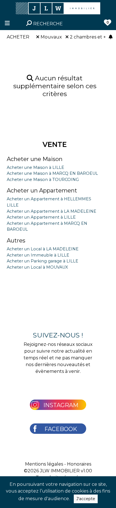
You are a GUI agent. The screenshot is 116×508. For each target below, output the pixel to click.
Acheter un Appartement (42, 190)
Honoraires (79, 464)
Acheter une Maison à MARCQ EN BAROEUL (52, 173)
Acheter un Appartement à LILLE (41, 217)
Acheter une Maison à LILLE (35, 167)
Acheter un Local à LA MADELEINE (43, 248)
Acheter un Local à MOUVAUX (37, 267)
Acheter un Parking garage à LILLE (42, 261)
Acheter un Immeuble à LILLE (38, 255)
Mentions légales (44, 464)
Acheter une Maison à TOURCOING (43, 179)
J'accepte (85, 498)
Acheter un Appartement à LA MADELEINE (51, 211)
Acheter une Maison (35, 159)
